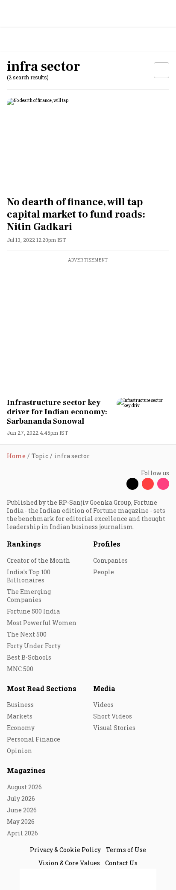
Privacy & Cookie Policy (65, 850)
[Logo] (26, 39)
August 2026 (24, 787)
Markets (19, 716)
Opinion (19, 751)
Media (104, 688)
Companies (110, 560)
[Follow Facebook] (117, 484)
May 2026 (21, 821)
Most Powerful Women (41, 623)
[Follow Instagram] (163, 484)
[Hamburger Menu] (164, 39)
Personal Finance (33, 739)
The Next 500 (27, 634)
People (103, 572)
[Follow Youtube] (148, 484)
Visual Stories (114, 728)
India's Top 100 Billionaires (28, 576)
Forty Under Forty (34, 646)
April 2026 (22, 833)
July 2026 (21, 798)
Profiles (106, 543)
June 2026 (22, 810)
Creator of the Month (38, 560)
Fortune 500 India (33, 611)
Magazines (26, 770)
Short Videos (112, 716)
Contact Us (121, 863)
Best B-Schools (29, 657)
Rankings (24, 543)
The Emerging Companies (29, 596)
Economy (21, 728)
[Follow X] (132, 484)
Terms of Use (126, 850)
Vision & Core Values (69, 863)
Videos (103, 705)
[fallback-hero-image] (88, 143)
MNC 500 (20, 669)
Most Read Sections (41, 688)
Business (20, 705)
